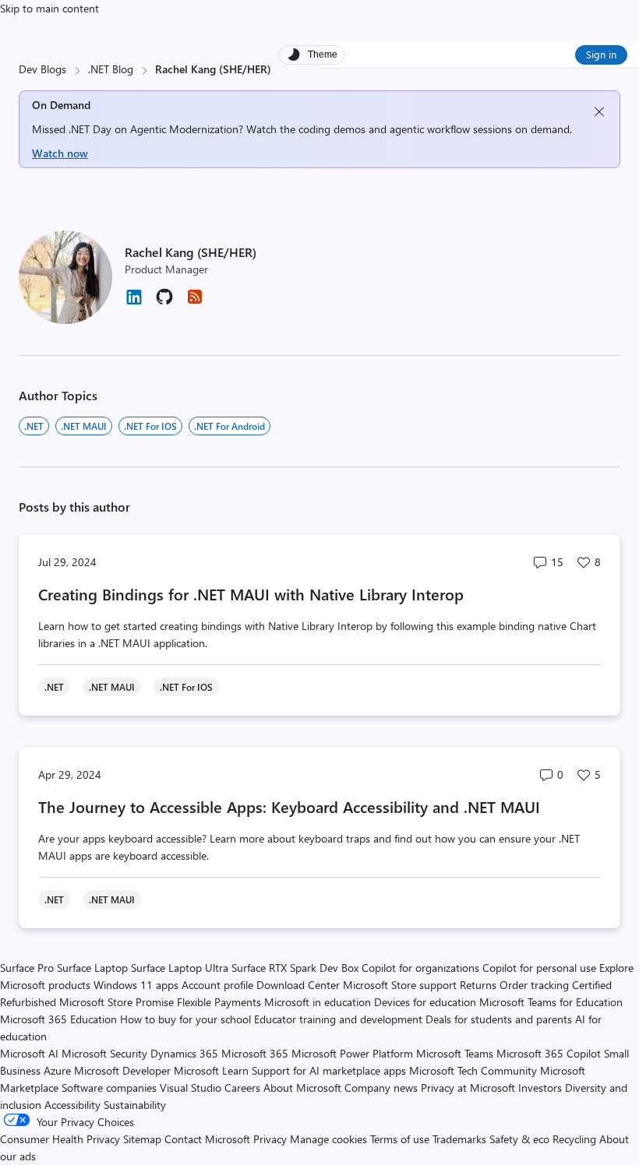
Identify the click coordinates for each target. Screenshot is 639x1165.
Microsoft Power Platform (352, 1053)
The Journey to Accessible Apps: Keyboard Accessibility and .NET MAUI (289, 806)
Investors (540, 1087)
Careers (242, 1087)
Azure (57, 1070)
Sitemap (142, 1139)
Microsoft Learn (211, 1070)
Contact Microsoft (207, 1139)
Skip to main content (49, 8)
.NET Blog (110, 69)
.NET (34, 426)
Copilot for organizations (420, 967)
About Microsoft (302, 1087)
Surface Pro (27, 967)
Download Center (298, 984)
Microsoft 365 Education (58, 1019)
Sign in (601, 54)
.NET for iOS (150, 426)
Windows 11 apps (136, 984)
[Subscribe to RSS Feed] (194, 301)
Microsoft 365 (254, 1053)
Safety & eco (519, 1139)
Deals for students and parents (498, 1019)
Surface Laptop (92, 967)
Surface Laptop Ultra (179, 967)
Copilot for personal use (539, 967)
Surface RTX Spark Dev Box (294, 967)
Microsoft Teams (454, 1053)
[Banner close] (599, 112)
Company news (381, 1087)
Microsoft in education (317, 1001)
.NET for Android (229, 426)
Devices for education (425, 1001)
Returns (478, 984)
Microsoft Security (104, 1053)
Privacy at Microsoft (468, 1087)
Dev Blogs (42, 69)
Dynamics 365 (184, 1053)
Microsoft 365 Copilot (548, 1053)
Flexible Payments (219, 1001)
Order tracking (534, 984)
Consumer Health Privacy (60, 1139)
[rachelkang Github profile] (164, 301)
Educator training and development (338, 1019)
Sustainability (135, 1104)
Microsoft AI (29, 1053)
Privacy (271, 1139)
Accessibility (72, 1104)
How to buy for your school (185, 1019)
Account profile (217, 984)
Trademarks (459, 1139)
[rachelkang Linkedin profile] (134, 302)
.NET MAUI (84, 426)
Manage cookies (328, 1139)
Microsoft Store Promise (116, 1001)
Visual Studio (190, 1087)
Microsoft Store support (400, 984)
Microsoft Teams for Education (551, 1001)
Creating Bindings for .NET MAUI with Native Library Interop (251, 593)
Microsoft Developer (122, 1070)
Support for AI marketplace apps (329, 1070)
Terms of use (399, 1139)
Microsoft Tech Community (473, 1070)
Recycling (574, 1139)
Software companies (109, 1087)
